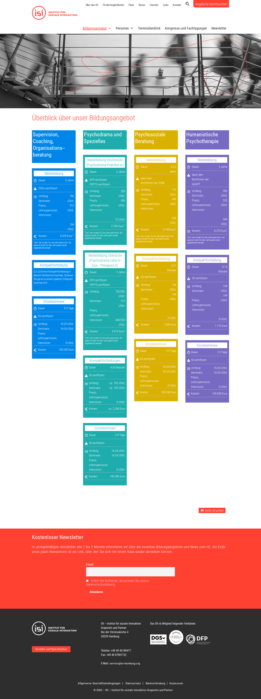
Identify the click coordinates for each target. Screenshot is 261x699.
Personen (122, 28)
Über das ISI (92, 5)
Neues (142, 5)
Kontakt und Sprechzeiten (51, 649)
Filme (131, 5)
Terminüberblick (149, 28)
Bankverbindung (155, 683)
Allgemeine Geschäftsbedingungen (99, 683)
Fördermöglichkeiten (113, 5)
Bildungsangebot (95, 28)
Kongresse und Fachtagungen (186, 28)
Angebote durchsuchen (211, 4)
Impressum (176, 683)
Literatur (154, 5)
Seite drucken (214, 510)
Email (90, 564)
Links (165, 5)
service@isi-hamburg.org (125, 663)
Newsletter (218, 28)
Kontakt (177, 5)
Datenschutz (133, 683)
